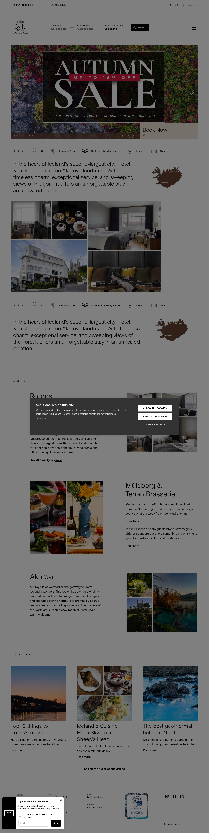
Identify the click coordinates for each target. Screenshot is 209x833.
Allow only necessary (155, 416)
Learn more (41, 418)
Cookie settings (155, 425)
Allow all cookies (155, 408)
